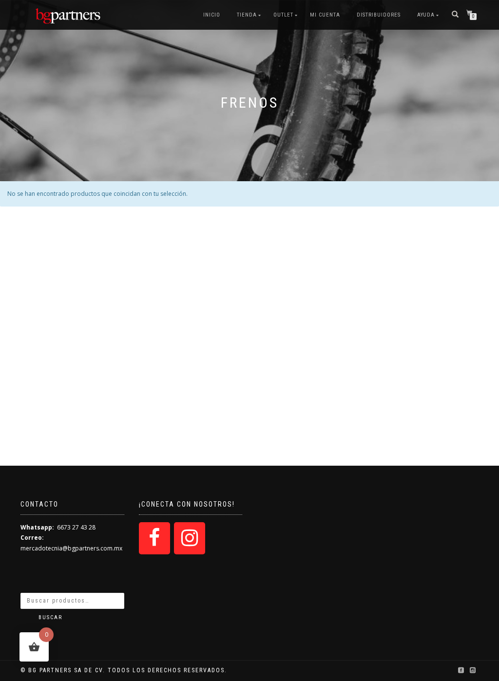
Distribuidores (379, 15)
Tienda (247, 15)
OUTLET (283, 15)
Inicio (211, 15)
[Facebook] (154, 538)
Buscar (50, 617)
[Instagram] (189, 538)
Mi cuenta (325, 15)
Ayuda (426, 15)
